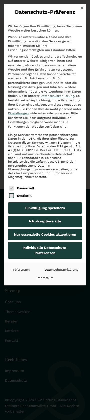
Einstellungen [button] (18, 113)
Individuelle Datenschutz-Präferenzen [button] (45, 250)
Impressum (45, 278)
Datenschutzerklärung (57, 96)
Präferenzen (21, 269)
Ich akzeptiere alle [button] (45, 221)
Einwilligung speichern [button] (45, 208)
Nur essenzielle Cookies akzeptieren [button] (45, 234)
